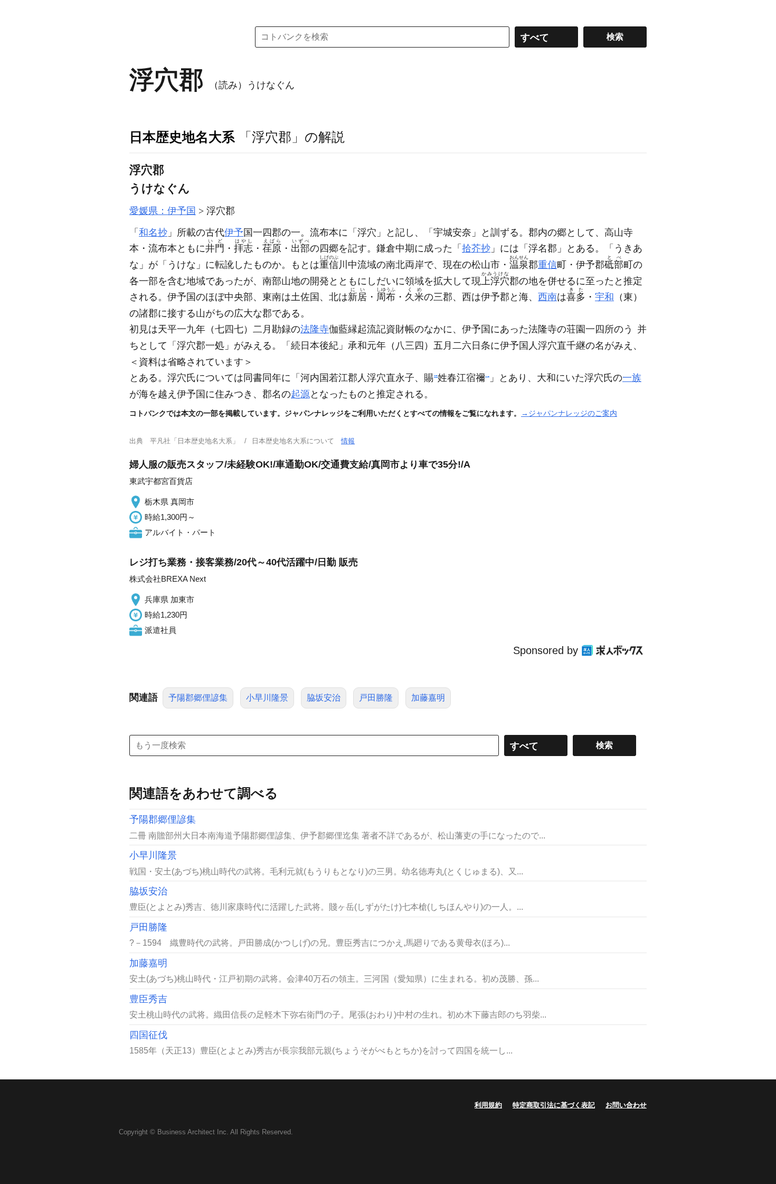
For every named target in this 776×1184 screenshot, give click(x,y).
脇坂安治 (323, 697)
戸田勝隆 (376, 697)
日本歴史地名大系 (182, 136)
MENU (139, 10)
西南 (547, 297)
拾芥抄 (476, 248)
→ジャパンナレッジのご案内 (569, 413)
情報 (348, 441)
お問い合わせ (626, 1105)
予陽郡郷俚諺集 (198, 697)
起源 (300, 394)
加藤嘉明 (428, 697)
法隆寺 (314, 329)
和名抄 (153, 232)
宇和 (604, 297)
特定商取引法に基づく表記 (554, 1105)
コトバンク (181, 37)
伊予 (233, 232)
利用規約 (488, 1105)
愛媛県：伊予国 (162, 211)
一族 (631, 377)
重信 (547, 264)
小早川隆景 (267, 697)
